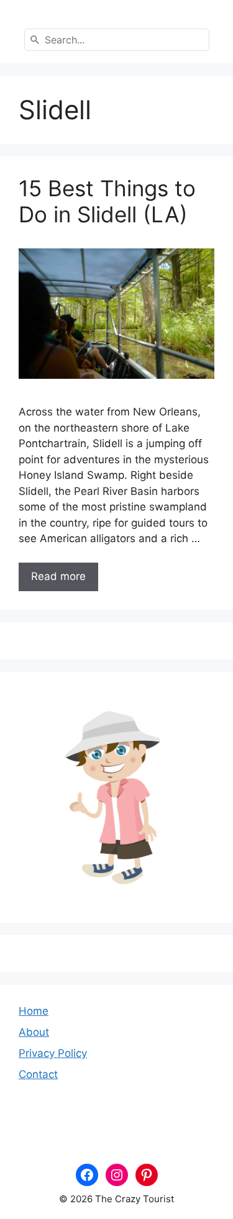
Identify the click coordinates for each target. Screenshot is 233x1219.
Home (33, 1011)
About (34, 1032)
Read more (58, 576)
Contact (38, 1074)
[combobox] (116, 40)
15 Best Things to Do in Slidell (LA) (107, 201)
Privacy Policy (53, 1053)
